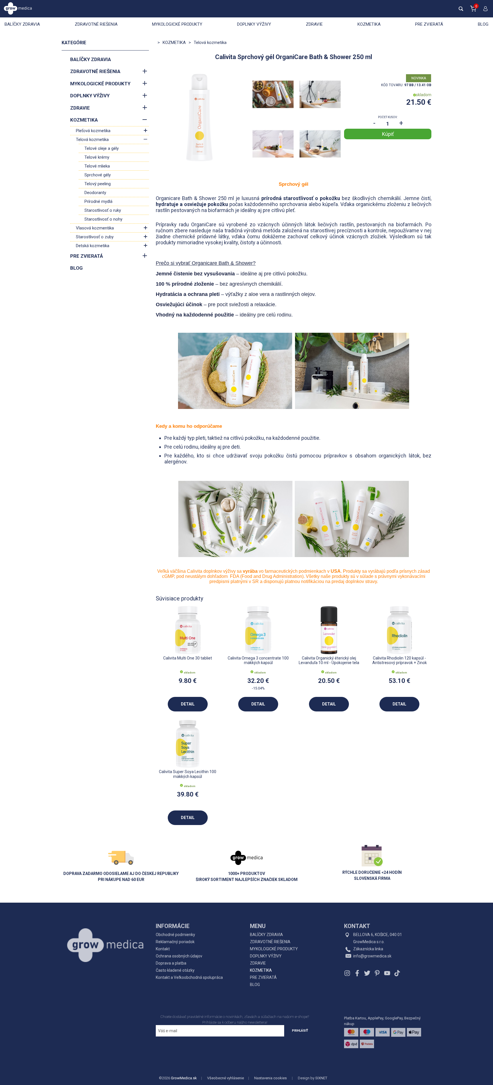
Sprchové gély (97, 175)
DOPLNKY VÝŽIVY (254, 24)
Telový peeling (97, 183)
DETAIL (188, 704)
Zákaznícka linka (368, 949)
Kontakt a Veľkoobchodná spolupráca (189, 977)
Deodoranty (95, 192)
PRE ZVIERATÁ (429, 24)
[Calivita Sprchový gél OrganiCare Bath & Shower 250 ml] (199, 117)
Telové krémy (96, 157)
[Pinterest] (377, 973)
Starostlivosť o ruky (102, 210)
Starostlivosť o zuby (95, 236)
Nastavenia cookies (270, 1078)
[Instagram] (348, 973)
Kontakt (163, 949)
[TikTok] (396, 973)
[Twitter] (367, 973)
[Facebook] (357, 973)
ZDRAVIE (314, 24)
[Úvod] (105, 932)
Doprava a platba (171, 963)
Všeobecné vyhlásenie (225, 1078)
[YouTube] (387, 973)
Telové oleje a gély (101, 148)
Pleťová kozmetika (93, 130)
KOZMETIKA (369, 24)
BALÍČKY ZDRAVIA (22, 24)
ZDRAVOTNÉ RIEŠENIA (96, 24)
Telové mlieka (97, 166)
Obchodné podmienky (175, 934)
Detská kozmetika (92, 245)
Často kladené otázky (175, 970)
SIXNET (321, 1078)
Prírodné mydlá (98, 201)
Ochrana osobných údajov (179, 956)
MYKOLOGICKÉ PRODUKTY (177, 24)
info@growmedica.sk (372, 956)
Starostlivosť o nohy (103, 219)
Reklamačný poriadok (175, 941)
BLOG (483, 24)
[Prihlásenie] (484, 11)
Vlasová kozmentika (95, 228)
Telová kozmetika (92, 139)
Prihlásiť (300, 1030)
